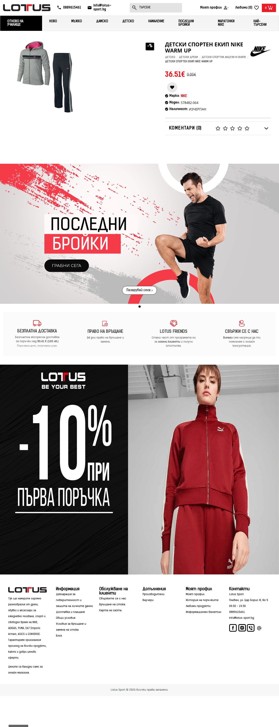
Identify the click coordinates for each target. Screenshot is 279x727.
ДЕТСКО (170, 57)
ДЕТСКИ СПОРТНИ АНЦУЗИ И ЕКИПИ (224, 57)
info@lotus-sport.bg (241, 618)
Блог (59, 635)
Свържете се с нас (112, 598)
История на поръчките (202, 600)
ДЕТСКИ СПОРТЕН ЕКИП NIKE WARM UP (189, 61)
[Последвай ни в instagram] (242, 628)
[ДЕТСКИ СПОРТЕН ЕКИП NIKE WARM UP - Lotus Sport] (44, 76)
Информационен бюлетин (203, 612)
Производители (153, 594)
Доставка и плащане (70, 612)
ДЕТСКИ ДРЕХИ (188, 57)
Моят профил (195, 594)
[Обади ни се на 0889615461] (251, 629)
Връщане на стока (112, 604)
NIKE (184, 96)
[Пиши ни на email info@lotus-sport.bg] (259, 629)
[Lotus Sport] (27, 590)
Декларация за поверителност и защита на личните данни (74, 600)
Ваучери (148, 600)
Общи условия (65, 618)
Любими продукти (198, 606)
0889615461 (237, 612)
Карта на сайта (110, 610)
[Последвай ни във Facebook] (233, 629)
